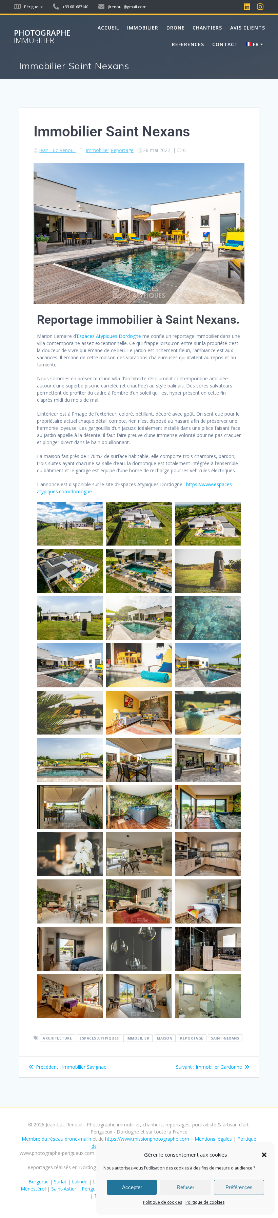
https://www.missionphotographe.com (147, 1139)
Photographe (42, 36)
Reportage (122, 150)
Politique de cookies (162, 1202)
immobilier (137, 1038)
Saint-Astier (63, 1188)
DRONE (175, 27)
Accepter (132, 1187)
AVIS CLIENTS (247, 27)
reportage (191, 1038)
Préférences (239, 1187)
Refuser (185, 1187)
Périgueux (92, 1188)
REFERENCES (188, 44)
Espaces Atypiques (99, 1038)
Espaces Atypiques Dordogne (109, 336)
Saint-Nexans (225, 1038)
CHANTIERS (207, 27)
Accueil (108, 27)
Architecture (57, 1038)
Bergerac (38, 1181)
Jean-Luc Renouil (57, 150)
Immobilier (97, 150)
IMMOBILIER (142, 27)
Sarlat (60, 1181)
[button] (264, 1155)
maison (164, 1038)
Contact (225, 44)
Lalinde (79, 1181)
